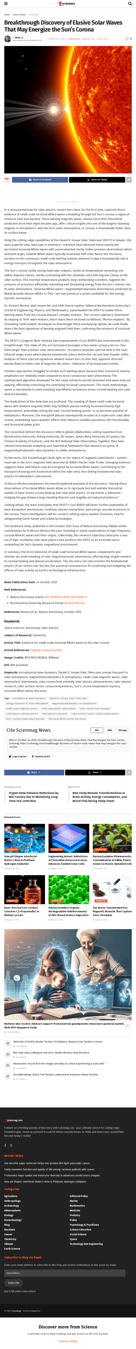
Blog (7, 1326)
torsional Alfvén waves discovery (67, 821)
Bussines (9, 1331)
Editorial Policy (79, 1298)
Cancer (8, 1336)
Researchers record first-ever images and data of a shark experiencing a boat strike (58, 1165)
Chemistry (33, 14)
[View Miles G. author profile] (7, 39)
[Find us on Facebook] (5, 1247)
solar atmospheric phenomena (59, 810)
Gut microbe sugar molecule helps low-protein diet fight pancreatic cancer (47, 1265)
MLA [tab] (110, 832)
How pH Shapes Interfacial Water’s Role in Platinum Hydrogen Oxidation (20, 962)
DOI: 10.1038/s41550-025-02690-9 (65, 699)
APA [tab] (97, 832)
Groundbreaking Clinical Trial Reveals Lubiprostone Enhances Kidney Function (55, 1176)
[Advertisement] (68, 192)
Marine (74, 1302)
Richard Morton (74, 705)
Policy (73, 1322)
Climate (8, 1345)
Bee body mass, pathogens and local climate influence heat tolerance (51, 1154)
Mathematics (77, 1307)
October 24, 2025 (56, 39)
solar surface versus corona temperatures (95, 815)
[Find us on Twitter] (11, 1247)
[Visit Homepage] (68, 3)
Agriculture (10, 1298)
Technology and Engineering (86, 1345)
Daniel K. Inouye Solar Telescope (68, 800)
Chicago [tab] (122, 832)
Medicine (75, 1312)
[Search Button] (130, 3)
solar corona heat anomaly (95, 810)
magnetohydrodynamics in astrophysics (74, 805)
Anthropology (12, 1302)
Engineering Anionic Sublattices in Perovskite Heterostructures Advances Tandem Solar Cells (68, 962)
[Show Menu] (6, 3)
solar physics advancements (22, 815)
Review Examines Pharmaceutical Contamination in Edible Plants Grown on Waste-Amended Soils (113, 962)
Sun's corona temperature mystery (25, 821)
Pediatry (75, 1317)
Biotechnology (12, 1322)
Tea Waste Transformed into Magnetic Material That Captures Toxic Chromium (113, 1013)
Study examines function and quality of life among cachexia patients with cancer (49, 1271)
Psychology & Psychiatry (84, 1326)
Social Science (78, 1336)
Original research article (46, 752)
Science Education (80, 1331)
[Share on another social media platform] (129, 180)
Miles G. (19, 38)
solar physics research (54, 815)
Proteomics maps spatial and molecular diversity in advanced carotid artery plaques (52, 1277)
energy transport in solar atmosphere (27, 805)
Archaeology (11, 1307)
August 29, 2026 (12, 970)
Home (7, 14)
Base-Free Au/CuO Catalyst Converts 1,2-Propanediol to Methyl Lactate (21, 1013)
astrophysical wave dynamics (29, 800)
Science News (19, 14)
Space (73, 1341)
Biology (8, 1317)
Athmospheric (12, 1312)
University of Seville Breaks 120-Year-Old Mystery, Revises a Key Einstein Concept (57, 1143)
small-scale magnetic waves (22, 810)
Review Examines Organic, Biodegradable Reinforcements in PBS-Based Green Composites (68, 1013)
